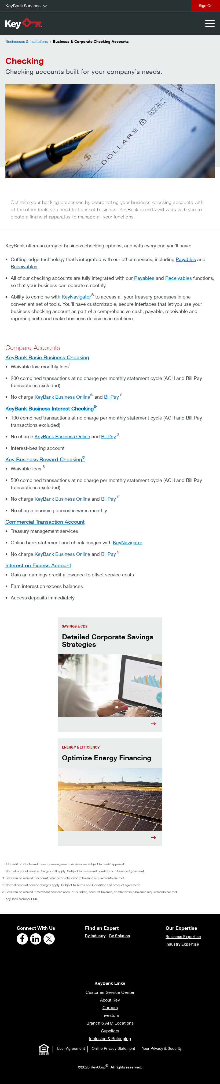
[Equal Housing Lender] (44, 1049)
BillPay (111, 397)
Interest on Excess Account (38, 565)
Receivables (24, 266)
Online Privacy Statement (113, 1048)
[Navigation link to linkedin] (35, 939)
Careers (110, 1007)
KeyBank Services (23, 5)
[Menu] (210, 23)
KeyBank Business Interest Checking (51, 408)
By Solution (119, 936)
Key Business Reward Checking (45, 459)
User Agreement (71, 1048)
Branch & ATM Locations (110, 1022)
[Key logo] (23, 23)
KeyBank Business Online (62, 397)
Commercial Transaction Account (45, 522)
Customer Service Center (110, 992)
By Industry (95, 936)
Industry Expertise (182, 944)
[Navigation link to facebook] (22, 939)
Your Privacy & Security (162, 1048)
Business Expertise (183, 937)
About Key (110, 999)
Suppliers (110, 1030)
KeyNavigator (76, 297)
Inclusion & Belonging (110, 1038)
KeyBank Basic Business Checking (47, 357)
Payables (186, 259)
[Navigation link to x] (49, 939)
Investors (110, 1015)
